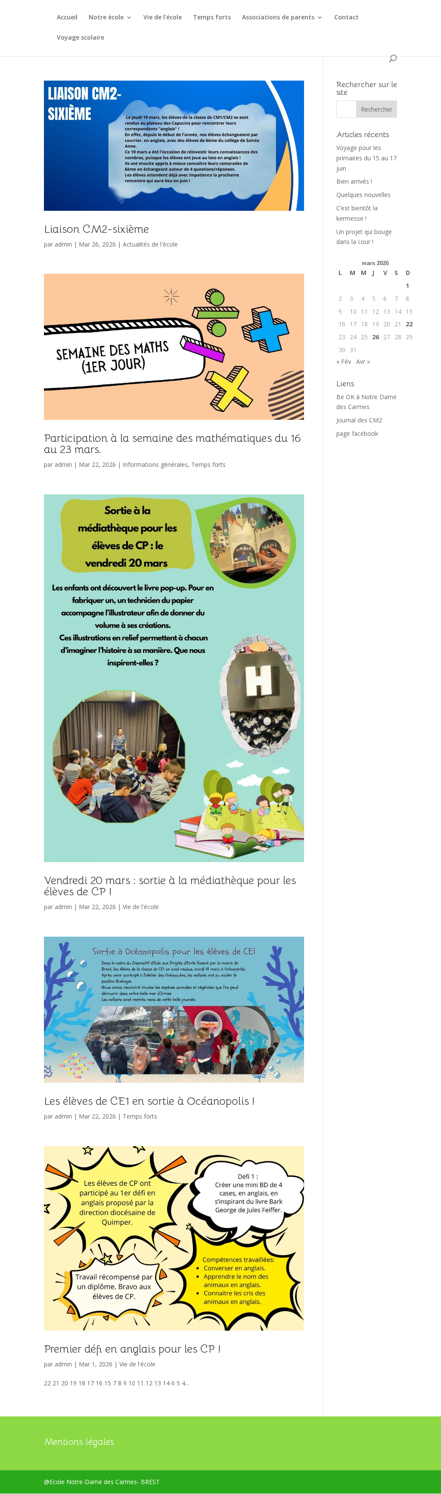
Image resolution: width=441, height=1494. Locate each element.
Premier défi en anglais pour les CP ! (132, 1349)
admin (63, 244)
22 (409, 324)
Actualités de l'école (150, 244)
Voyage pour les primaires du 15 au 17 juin (366, 158)
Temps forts (212, 17)
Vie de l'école (141, 907)
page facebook (357, 433)
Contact (346, 17)
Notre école (106, 17)
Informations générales (155, 464)
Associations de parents (278, 17)
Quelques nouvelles (363, 195)
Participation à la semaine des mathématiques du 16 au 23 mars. (172, 443)
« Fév (343, 361)
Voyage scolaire (80, 37)
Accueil (67, 17)
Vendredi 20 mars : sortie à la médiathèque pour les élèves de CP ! (170, 886)
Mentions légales (79, 1441)
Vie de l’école (162, 17)
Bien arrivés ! (354, 181)
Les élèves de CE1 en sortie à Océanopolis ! (149, 1101)
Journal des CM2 (359, 420)
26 (375, 337)
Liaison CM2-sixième (96, 229)
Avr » (363, 361)
